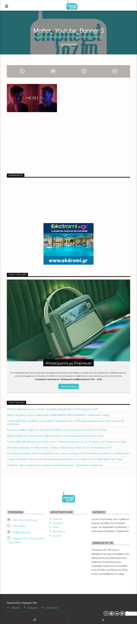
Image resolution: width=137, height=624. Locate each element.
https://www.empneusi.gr (25, 519)
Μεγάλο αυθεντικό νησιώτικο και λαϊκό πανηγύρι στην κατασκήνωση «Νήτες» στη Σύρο (55, 435)
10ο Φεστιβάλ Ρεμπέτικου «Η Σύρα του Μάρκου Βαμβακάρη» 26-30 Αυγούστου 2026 (52, 409)
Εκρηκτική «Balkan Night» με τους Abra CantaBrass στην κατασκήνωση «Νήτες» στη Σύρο (56, 429)
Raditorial (15, 607)
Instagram (58, 523)
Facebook (57, 518)
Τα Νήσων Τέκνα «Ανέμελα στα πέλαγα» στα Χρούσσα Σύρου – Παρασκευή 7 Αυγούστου (54, 465)
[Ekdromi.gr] (68, 244)
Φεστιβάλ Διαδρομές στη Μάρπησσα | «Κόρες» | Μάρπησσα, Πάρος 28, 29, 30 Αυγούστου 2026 (59, 447)
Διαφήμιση (32, 607)
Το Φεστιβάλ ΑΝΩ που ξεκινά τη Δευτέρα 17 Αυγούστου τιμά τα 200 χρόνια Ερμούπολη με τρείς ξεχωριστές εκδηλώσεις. (65, 422)
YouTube (57, 535)
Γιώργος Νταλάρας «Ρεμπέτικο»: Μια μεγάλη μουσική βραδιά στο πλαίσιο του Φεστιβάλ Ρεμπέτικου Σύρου (65, 459)
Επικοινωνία (51, 607)
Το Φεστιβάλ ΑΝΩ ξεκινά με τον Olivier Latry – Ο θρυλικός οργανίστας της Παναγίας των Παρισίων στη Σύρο (66, 441)
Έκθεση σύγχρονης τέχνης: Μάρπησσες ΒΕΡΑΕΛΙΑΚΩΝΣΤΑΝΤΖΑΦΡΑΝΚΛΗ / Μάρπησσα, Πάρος (58, 414)
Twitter (56, 527)
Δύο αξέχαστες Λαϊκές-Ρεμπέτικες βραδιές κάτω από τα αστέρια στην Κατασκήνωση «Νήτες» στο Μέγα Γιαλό (68, 453)
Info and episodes (68, 386)
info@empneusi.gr (21, 532)
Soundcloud (59, 531)
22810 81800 (19, 526)
